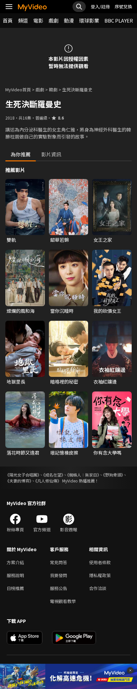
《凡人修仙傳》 (48, 480)
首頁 (8, 20)
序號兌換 (123, 6)
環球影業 (89, 20)
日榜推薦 (15, 588)
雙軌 (11, 239)
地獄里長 (16, 381)
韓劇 (53, 89)
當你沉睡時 (61, 310)
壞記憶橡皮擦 (64, 452)
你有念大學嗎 (107, 452)
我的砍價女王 (107, 310)
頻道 (23, 20)
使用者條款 (100, 562)
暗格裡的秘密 (64, 381)
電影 (38, 20)
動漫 (69, 20)
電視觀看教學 (63, 601)
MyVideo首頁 (18, 89)
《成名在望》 (53, 474)
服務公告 (58, 588)
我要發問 (58, 575)
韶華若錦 (59, 239)
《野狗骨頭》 (113, 474)
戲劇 (54, 20)
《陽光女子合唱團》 (22, 474)
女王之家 (102, 239)
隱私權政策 (100, 575)
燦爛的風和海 (21, 310)
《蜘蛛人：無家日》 (83, 474)
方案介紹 (15, 562)
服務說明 (15, 575)
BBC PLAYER (118, 20)
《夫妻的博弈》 (18, 480)
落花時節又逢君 (23, 452)
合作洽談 (97, 588)
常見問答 (58, 562)
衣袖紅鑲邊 (105, 381)
